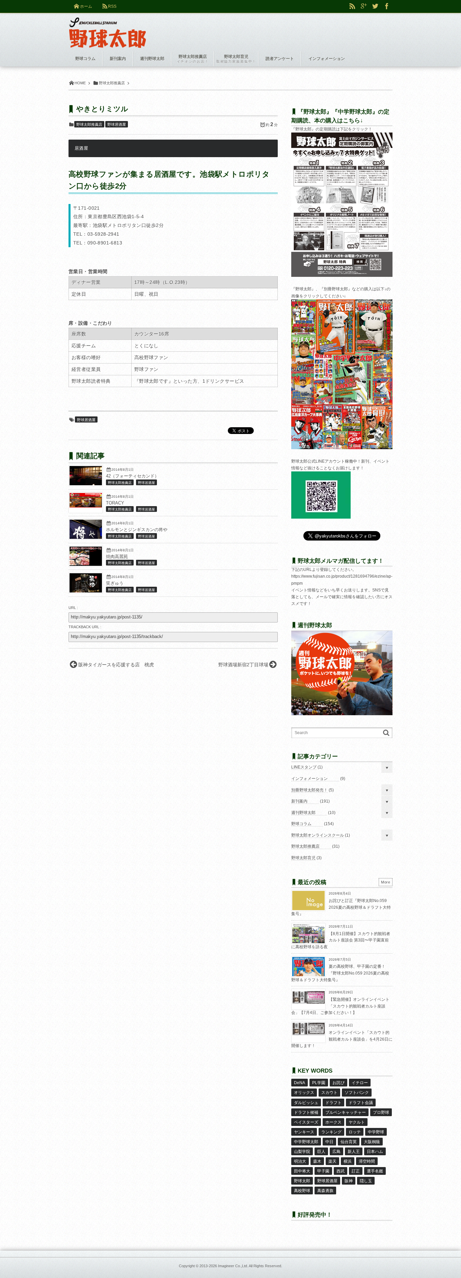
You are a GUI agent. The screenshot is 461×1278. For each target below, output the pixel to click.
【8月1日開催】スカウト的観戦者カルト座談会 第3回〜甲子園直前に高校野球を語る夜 (340, 940)
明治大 (300, 1161)
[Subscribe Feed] (352, 6)
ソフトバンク (357, 1092)
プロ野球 (381, 1112)
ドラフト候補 (306, 1112)
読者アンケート (280, 58)
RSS (112, 6)
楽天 (332, 1161)
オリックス (304, 1092)
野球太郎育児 (303, 857)
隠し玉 (366, 1181)
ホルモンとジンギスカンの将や (136, 529)
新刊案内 (299, 801)
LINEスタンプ (304, 767)
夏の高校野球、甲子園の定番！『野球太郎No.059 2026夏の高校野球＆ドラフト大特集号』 (340, 973)
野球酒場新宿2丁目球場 (243, 664)
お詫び (338, 1082)
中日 (329, 1141)
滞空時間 (367, 1161)
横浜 (348, 1161)
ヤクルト (357, 1122)
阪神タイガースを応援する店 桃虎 (116, 664)
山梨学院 (302, 1151)
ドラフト (333, 1102)
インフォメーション (309, 778)
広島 (336, 1151)
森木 (317, 1161)
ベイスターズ (306, 1122)
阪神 (349, 1181)
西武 (340, 1171)
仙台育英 (349, 1141)
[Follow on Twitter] (375, 6)
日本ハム (375, 1151)
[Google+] (364, 6)
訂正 (356, 1171)
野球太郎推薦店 (89, 124)
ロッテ (355, 1132)
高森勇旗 (325, 1190)
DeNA (299, 1082)
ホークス (333, 1122)
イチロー (360, 1082)
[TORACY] (86, 506)
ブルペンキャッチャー (345, 1112)
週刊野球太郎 (303, 812)
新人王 (354, 1151)
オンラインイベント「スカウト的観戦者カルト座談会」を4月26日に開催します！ (341, 1039)
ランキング (331, 1132)
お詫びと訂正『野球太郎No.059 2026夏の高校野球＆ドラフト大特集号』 (341, 907)
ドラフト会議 (361, 1102)
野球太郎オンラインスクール (317, 835)
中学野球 (376, 1132)
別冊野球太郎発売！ (309, 790)
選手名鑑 (375, 1171)
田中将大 (302, 1171)
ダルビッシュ (306, 1102)
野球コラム (301, 823)
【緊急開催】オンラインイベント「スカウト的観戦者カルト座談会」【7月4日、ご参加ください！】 (340, 1006)
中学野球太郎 (306, 1141)
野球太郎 (302, 1181)
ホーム (86, 6)
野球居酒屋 (116, 124)
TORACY (115, 503)
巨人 (321, 1151)
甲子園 (323, 1171)
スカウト (329, 1092)
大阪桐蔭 (372, 1141)
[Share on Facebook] (386, 6)
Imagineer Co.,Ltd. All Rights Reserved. (250, 1266)
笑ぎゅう (115, 583)
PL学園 (318, 1082)
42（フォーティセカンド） (132, 476)
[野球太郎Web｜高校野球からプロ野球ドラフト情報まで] (107, 28)
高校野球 (302, 1190)
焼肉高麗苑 (117, 556)
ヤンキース (304, 1132)
